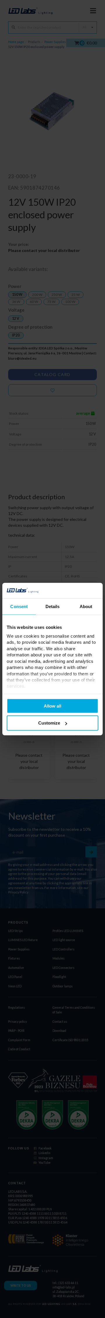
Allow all (52, 705)
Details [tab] (53, 606)
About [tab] (86, 606)
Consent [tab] (19, 606)
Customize (49, 722)
